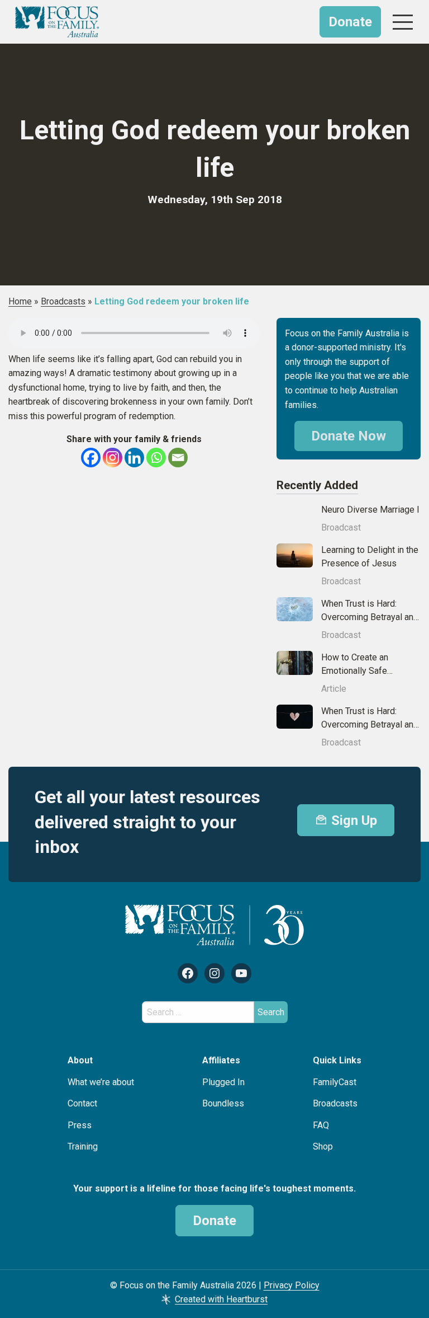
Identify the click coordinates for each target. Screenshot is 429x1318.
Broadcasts (63, 301)
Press (80, 1125)
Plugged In (223, 1082)
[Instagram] (112, 457)
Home (20, 301)
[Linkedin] (134, 457)
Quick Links (337, 1060)
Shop (323, 1146)
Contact (82, 1103)
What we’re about (101, 1082)
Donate (350, 22)
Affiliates (221, 1060)
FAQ (321, 1125)
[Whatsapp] (156, 457)
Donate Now (348, 436)
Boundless (223, 1103)
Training (83, 1146)
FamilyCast (334, 1082)
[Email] (178, 457)
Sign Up (352, 820)
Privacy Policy (292, 1285)
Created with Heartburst (221, 1299)
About (80, 1060)
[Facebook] (91, 457)
